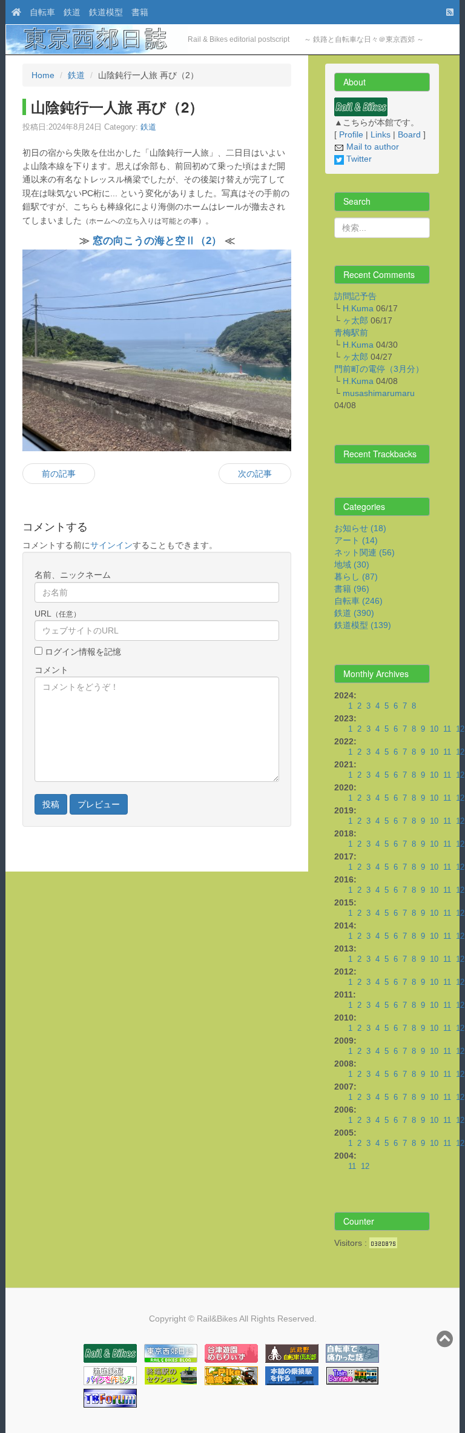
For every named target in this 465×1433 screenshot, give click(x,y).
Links (381, 134)
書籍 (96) (351, 589)
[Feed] (446, 12)
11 (447, 729)
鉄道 (72, 12)
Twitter (358, 159)
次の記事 (255, 473)
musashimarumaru (379, 393)
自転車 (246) (358, 601)
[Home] (13, 12)
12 (460, 729)
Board (409, 134)
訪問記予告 (355, 296)
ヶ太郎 (355, 320)
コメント (51, 670)
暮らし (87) (356, 576)
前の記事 (59, 473)
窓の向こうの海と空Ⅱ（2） (157, 241)
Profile (351, 134)
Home (42, 75)
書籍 (139, 12)
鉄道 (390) (354, 613)
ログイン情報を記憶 (81, 652)
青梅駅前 (351, 332)
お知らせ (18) (360, 528)
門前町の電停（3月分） (379, 369)
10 (434, 729)
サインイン (111, 545)
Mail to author (371, 146)
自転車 (42, 12)
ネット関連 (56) (364, 552)
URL (58, 613)
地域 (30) (351, 564)
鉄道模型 (106, 12)
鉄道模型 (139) (362, 625)
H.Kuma (358, 308)
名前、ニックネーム (73, 575)
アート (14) (356, 540)
